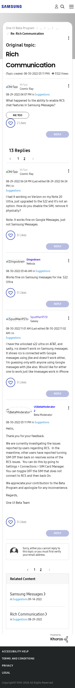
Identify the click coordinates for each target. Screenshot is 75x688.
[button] (62, 86)
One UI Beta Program (20, 28)
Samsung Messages (26, 594)
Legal (6, 672)
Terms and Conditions (18, 658)
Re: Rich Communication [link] (27, 33)
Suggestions (42, 94)
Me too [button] (17, 115)
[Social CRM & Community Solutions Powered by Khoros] (59, 638)
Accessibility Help (15, 651)
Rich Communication (27, 614)
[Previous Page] (12, 159)
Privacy (7, 665)
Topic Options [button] (62, 38)
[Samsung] (12, 6)
